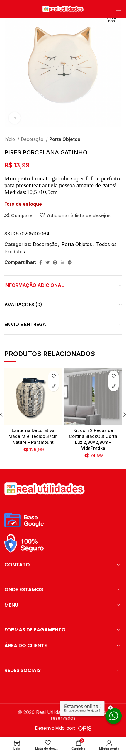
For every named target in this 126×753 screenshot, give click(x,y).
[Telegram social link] (70, 262)
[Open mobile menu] (119, 9)
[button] (53, 386)
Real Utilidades (52, 712)
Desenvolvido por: (56, 728)
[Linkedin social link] (62, 262)
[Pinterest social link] (55, 262)
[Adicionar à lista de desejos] (53, 376)
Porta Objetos (64, 139)
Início (10, 139)
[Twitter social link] (47, 262)
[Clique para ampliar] (15, 118)
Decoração (33, 139)
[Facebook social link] (41, 262)
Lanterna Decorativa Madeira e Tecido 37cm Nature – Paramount (32, 436)
